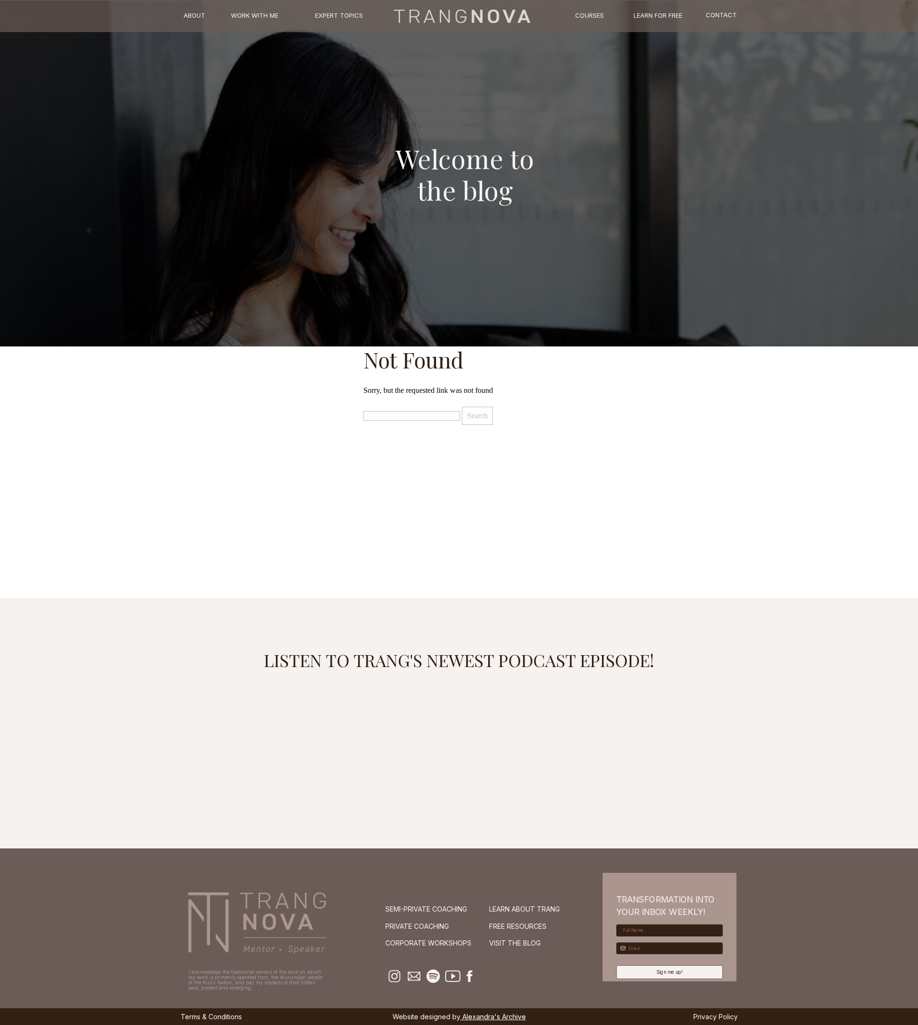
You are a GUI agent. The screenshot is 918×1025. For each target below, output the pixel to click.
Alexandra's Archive (493, 1017)
